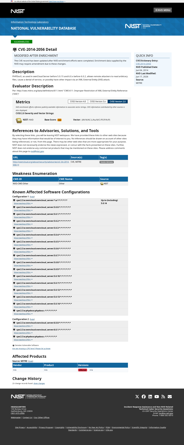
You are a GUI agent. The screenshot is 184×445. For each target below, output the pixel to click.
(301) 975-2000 (18, 413)
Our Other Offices (41, 417)
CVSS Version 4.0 (78, 101)
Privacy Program (46, 427)
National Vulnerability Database (43, 28)
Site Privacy (20, 427)
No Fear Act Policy (96, 427)
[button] (163, 10)
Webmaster (16, 417)
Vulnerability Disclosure (76, 427)
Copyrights (59, 427)
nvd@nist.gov (37, 151)
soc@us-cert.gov (166, 413)
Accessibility (32, 427)
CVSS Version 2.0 (118, 101)
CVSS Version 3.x (98, 101)
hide (32, 197)
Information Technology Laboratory (30, 21)
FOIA (108, 427)
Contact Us (27, 417)
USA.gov (109, 430)
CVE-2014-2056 (143, 63)
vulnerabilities (21, 41)
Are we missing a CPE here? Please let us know (31, 348)
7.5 (59, 120)
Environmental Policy (121, 427)
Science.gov (99, 430)
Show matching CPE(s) (22, 203)
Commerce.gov (85, 430)
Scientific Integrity (139, 427)
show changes (39, 383)
